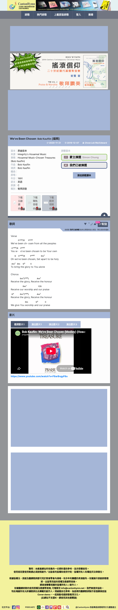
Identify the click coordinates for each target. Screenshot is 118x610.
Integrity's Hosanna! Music (32, 154)
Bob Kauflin (44, 138)
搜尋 (90, 14)
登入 (78, 14)
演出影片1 (37, 324)
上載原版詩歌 (61, 14)
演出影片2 (54, 324)
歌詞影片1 (19, 324)
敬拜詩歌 (22, 188)
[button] (14, 71)
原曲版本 (22, 150)
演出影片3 (71, 324)
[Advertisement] (59, 38)
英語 (20, 181)
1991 (20, 178)
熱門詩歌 (42, 14)
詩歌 (27, 14)
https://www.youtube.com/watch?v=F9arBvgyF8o (39, 376)
